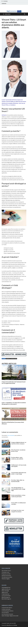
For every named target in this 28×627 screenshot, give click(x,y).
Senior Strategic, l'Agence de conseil (10, 615)
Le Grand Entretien (6, 595)
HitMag (15, 625)
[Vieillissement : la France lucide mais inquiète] (6, 465)
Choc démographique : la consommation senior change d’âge (18, 489)
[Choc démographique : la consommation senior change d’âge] (6, 487)
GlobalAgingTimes (6, 587)
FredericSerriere (5, 594)
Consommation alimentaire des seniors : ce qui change (18, 473)
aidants (8, 358)
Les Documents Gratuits (7, 614)
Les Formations (5, 612)
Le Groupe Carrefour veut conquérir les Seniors (17, 511)
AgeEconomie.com (6, 589)
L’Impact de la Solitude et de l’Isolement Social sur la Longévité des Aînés (13, 382)
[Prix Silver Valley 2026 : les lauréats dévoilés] (6, 480)
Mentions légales (6, 578)
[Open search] (25, 14)
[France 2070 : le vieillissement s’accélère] (6, 502)
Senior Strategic (5, 590)
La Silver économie (6, 609)
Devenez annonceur (6, 575)
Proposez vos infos (6, 573)
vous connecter (10, 435)
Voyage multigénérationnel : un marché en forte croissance (18, 443)
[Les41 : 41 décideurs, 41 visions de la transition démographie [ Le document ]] (14, 394)
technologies (13, 358)
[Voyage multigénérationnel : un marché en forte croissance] (6, 442)
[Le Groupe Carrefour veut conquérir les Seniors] (6, 510)
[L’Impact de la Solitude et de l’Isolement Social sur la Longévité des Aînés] (14, 372)
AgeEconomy (5, 592)
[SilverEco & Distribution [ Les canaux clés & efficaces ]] (14, 414)
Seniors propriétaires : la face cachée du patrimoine (18, 496)
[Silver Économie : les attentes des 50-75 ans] (6, 450)
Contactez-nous (5, 572)
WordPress (9, 625)
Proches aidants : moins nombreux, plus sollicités (17, 458)
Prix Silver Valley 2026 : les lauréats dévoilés (17, 480)
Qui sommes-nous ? (6, 570)
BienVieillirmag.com (6, 598)
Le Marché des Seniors (7, 607)
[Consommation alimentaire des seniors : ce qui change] (6, 472)
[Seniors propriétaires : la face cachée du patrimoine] (6, 495)
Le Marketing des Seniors (7, 610)
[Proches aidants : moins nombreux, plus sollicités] (6, 457)
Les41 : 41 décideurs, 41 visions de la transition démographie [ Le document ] (14, 403)
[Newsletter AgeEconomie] (14, 355)
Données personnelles (7, 577)
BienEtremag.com (6, 597)
